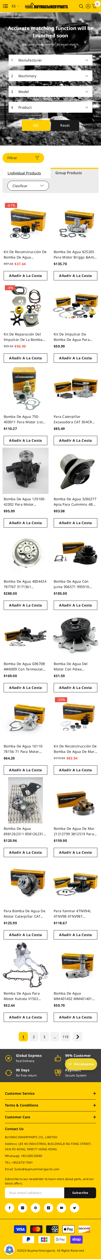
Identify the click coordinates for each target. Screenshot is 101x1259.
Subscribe (80, 1193)
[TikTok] (48, 1208)
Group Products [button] (68, 172)
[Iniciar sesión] (88, 6)
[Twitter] (74, 1208)
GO (36, 125)
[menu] (5, 6)
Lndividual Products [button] (24, 173)
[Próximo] (78, 1037)
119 (66, 1036)
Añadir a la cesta (25, 275)
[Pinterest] (35, 1208)
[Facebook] (9, 1208)
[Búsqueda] (81, 6)
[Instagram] (22, 1208)
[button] (9, 1249)
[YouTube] (61, 1208)
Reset (65, 125)
